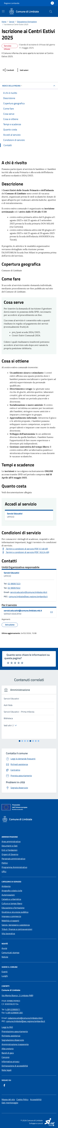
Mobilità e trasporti (10, 920)
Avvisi (4, 948)
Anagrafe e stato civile (12, 890)
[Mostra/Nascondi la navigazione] (3, 11)
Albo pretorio (7, 1048)
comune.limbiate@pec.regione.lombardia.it (28, 596)
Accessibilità (35, 1099)
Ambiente (6, 886)
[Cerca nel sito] (50, 11)
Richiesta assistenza (11, 1035)
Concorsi (5, 1057)
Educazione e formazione (13, 907)
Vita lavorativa (8, 933)
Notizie (5, 956)
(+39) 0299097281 (14, 1012)
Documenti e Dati (10, 845)
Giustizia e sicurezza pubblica (15, 912)
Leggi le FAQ (7, 1027)
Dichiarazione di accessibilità (15, 1065)
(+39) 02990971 (12, 1009)
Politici (5, 863)
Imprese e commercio (11, 916)
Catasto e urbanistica (11, 899)
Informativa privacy (10, 1061)
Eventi (5, 971)
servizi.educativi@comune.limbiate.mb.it (28, 592)
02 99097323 (14, 583)
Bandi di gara (8, 1052)
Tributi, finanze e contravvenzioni (17, 929)
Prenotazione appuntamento (15, 1031)
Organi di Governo (10, 854)
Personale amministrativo (13, 858)
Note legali (6, 1070)
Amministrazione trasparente (15, 1044)
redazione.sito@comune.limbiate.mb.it (25, 1018)
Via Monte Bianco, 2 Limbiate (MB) (17, 995)
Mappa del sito (8, 1099)
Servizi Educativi (14, 513)
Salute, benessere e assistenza (16, 924)
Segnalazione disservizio (13, 1040)
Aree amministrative (11, 841)
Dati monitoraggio (10, 1102)
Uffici (4, 871)
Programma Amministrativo (14, 867)
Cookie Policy (22, 1099)
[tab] (19, 741)
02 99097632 (14, 587)
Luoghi (5, 975)
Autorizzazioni (8, 894)
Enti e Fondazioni (9, 850)
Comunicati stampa (10, 952)
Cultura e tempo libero (12, 903)
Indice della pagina (11, 85)
